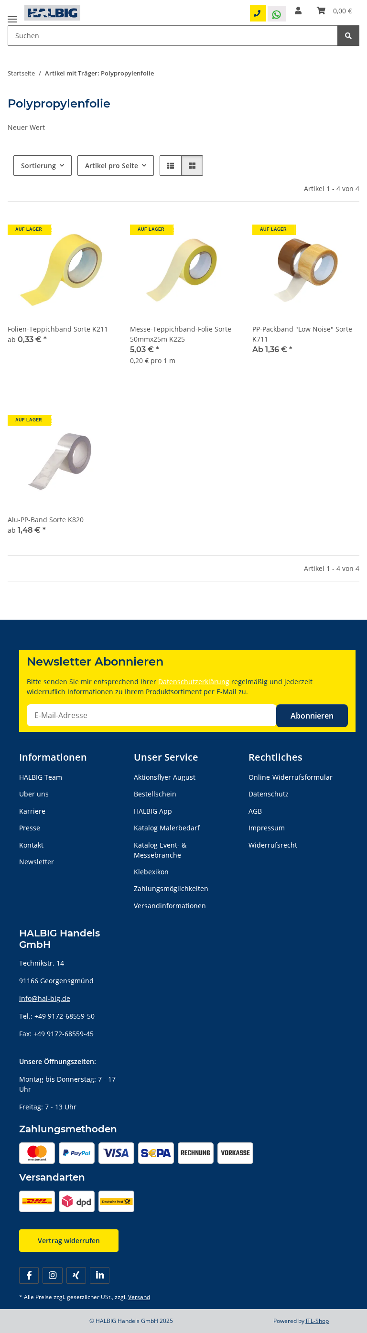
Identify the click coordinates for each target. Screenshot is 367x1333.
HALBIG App (153, 811)
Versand (139, 1297)
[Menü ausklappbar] (12, 16)
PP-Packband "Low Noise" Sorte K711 (302, 334)
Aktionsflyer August (164, 777)
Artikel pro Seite (111, 165)
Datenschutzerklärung (193, 681)
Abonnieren (312, 715)
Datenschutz (268, 793)
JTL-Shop (317, 1321)
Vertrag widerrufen (69, 1240)
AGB (255, 811)
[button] (298, 10)
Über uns (34, 793)
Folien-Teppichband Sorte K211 (58, 328)
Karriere (32, 811)
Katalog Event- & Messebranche (160, 850)
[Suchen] (348, 35)
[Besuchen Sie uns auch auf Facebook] (29, 1275)
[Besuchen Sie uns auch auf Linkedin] (99, 1275)
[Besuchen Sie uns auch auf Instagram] (52, 1275)
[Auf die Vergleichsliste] (220, 233)
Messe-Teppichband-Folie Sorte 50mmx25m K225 (180, 334)
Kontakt (31, 844)
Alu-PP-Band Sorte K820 (46, 519)
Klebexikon (151, 871)
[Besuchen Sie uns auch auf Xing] (76, 1275)
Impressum (266, 827)
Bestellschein (155, 793)
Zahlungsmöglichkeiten (171, 888)
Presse (29, 827)
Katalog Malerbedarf (167, 827)
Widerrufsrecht (272, 844)
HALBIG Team (40, 777)
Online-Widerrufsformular (290, 777)
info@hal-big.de (44, 998)
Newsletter (36, 861)
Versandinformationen (170, 905)
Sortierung (38, 165)
